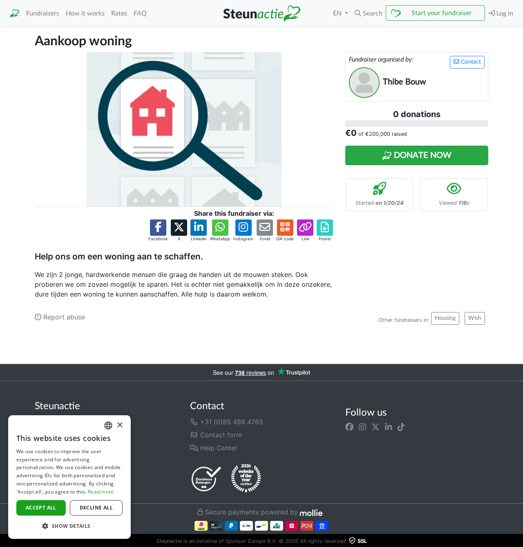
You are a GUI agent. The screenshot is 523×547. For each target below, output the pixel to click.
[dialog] (69, 477)
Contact (470, 62)
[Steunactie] (15, 13)
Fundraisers (42, 13)
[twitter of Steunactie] (375, 427)
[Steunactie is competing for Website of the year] (246, 478)
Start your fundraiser (441, 13)
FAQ (140, 13)
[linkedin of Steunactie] (388, 427)
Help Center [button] (217, 448)
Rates (119, 13)
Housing (445, 318)
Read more (101, 491)
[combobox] (108, 425)
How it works (85, 13)
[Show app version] (517, 541)
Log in (504, 13)
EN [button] (338, 13)
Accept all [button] (41, 507)
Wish (474, 318)
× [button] (119, 425)
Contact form (220, 435)
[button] (368, 13)
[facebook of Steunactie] (349, 427)
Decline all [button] (96, 507)
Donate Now (421, 155)
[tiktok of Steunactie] (401, 427)
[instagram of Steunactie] (362, 427)
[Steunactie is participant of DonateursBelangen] (206, 478)
